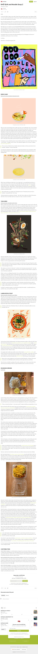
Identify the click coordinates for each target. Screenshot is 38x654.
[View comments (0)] (5, 12)
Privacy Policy (26, 584)
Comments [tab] (3, 595)
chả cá (29, 185)
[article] (19, 612)
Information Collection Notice (18, 584)
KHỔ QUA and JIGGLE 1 (5, 610)
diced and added (20, 356)
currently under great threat (7, 345)
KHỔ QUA (4, 8)
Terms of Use (24, 583)
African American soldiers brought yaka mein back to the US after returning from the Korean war (18, 212)
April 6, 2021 (3, 611)
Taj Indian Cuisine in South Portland (17, 454)
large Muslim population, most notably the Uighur (21, 343)
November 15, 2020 (4, 618)
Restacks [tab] (7, 595)
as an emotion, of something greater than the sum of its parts (22, 540)
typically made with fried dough (27, 445)
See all (3, 629)
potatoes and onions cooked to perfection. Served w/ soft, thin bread (18, 517)
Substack (14, 651)
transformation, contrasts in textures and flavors (24, 538)
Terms (21, 646)
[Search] (36, 608)
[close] (28, 620)
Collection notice (25, 646)
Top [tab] (2, 607)
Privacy (18, 646)
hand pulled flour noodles (29, 352)
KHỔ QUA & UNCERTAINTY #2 (7, 616)
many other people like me (6, 143)
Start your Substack (16, 649)
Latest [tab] (5, 607)
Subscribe (31, 1)
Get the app (24, 649)
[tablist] (5, 595)
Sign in (35, 1)
